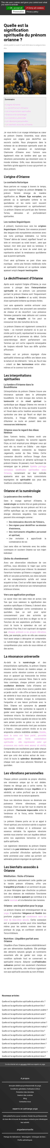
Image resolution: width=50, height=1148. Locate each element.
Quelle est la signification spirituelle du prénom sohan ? (24, 1022)
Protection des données (25, 1092)
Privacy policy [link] (32, 12)
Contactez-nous (25, 1102)
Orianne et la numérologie (16, 115)
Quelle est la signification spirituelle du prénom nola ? (23, 1035)
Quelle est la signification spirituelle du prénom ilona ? (24, 1056)
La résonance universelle (16, 118)
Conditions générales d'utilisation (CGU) (25, 1089)
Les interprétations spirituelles (18, 111)
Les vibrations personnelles (17, 121)
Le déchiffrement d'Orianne (17, 108)
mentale (14, 900)
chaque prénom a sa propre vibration (27, 632)
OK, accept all (15, 8)
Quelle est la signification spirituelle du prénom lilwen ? (24, 1044)
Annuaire (12, 1086)
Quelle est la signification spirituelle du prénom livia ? (23, 1031)
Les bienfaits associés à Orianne (19, 125)
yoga (6, 913)
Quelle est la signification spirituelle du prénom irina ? (23, 1018)
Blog (25, 1098)
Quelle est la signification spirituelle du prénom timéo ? (24, 1039)
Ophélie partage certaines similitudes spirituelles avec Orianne (25, 469)
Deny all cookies (36, 8)
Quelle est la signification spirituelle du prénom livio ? (23, 1006)
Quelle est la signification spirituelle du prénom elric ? (23, 1001)
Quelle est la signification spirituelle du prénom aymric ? (25, 1052)
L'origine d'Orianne (13, 105)
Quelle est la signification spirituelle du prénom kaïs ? (23, 1048)
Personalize (18, 12)
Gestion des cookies (25, 1095)
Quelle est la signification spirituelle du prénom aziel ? (24, 1014)
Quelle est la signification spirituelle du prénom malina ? (24, 1027)
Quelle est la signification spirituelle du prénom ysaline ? (25, 1010)
